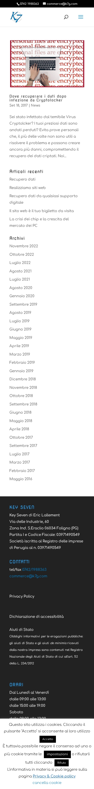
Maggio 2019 (20, 338)
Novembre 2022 (23, 246)
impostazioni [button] (57, 754)
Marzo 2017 (19, 462)
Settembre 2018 (23, 404)
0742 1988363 (29, 4)
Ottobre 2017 (21, 438)
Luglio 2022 (20, 263)
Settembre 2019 (23, 305)
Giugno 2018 (20, 413)
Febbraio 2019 (22, 363)
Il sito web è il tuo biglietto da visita (41, 211)
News (35, 105)
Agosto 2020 (20, 288)
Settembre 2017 (23, 446)
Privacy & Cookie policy (54, 776)
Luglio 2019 (19, 321)
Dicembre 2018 (22, 379)
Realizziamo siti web (27, 188)
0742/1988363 (34, 570)
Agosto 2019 (20, 313)
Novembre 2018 (23, 388)
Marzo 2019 (19, 354)
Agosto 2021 (20, 271)
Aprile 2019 (19, 346)
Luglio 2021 (19, 279)
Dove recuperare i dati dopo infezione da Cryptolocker (38, 98)
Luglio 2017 (19, 454)
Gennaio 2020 (21, 296)
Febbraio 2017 (22, 471)
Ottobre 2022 (21, 255)
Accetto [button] (47, 739)
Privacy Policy (21, 596)
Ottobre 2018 (21, 396)
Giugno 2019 (20, 329)
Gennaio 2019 (21, 371)
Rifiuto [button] (61, 762)
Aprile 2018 (19, 429)
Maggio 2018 (20, 421)
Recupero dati (22, 179)
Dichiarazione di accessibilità (36, 617)
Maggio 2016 (20, 479)
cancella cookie (47, 783)
